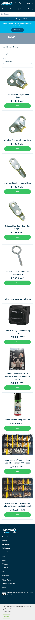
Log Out (4, 552)
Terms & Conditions (8, 584)
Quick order (21, 9)
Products (5, 9)
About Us (5, 568)
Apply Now (17, 30)
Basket (4, 557)
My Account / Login (16, 3)
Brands (12, 9)
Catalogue (5, 564)
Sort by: (4, 58)
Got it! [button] (6, 616)
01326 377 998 (23, 3)
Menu (28, 3)
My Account (6, 548)
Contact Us (5, 575)
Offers (4, 560)
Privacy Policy (6, 580)
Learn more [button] (7, 611)
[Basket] (20, 3)
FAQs (3, 571)
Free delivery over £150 (19, 19)
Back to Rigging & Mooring (10, 47)
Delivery (4, 587)
